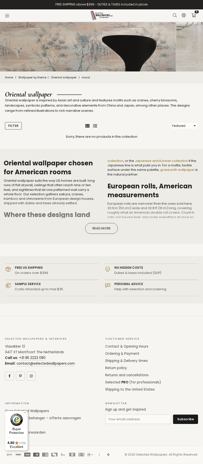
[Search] (174, 15)
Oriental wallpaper (63, 77)
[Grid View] (87, 125)
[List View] (95, 125)
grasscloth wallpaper (177, 169)
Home (9, 77)
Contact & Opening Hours (126, 346)
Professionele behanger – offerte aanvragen (43, 418)
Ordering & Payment (122, 353)
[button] (193, 15)
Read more (101, 228)
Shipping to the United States (130, 389)
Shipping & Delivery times (126, 360)
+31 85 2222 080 (32, 357)
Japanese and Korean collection (161, 160)
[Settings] (183, 15)
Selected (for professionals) (133, 382)
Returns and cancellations (127, 375)
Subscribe (185, 419)
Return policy (116, 368)
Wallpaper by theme (32, 77)
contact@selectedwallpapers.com (46, 363)
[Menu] (7, 15)
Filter (13, 125)
